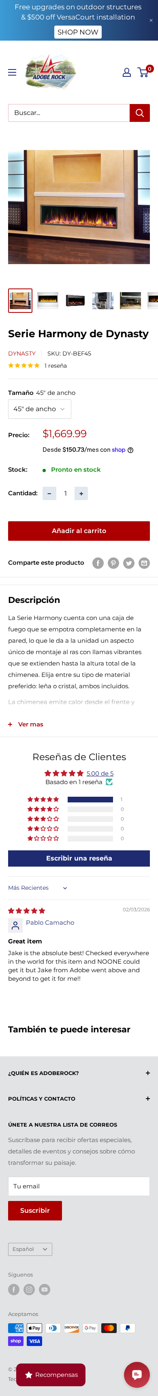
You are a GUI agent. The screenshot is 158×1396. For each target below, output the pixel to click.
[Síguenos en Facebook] (13, 1289)
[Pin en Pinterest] (113, 563)
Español (23, 1249)
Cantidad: (23, 493)
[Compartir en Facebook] (98, 563)
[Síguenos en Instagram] (29, 1289)
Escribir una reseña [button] (79, 858)
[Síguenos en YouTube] (44, 1289)
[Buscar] (140, 113)
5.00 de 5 (100, 773)
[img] (26, 911)
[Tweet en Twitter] (129, 563)
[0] (143, 72)
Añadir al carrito (79, 531)
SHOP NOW (78, 32)
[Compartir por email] (144, 563)
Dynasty (22, 353)
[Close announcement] (151, 20)
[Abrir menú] (12, 72)
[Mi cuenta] (127, 72)
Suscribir (35, 1210)
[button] (44, 799)
